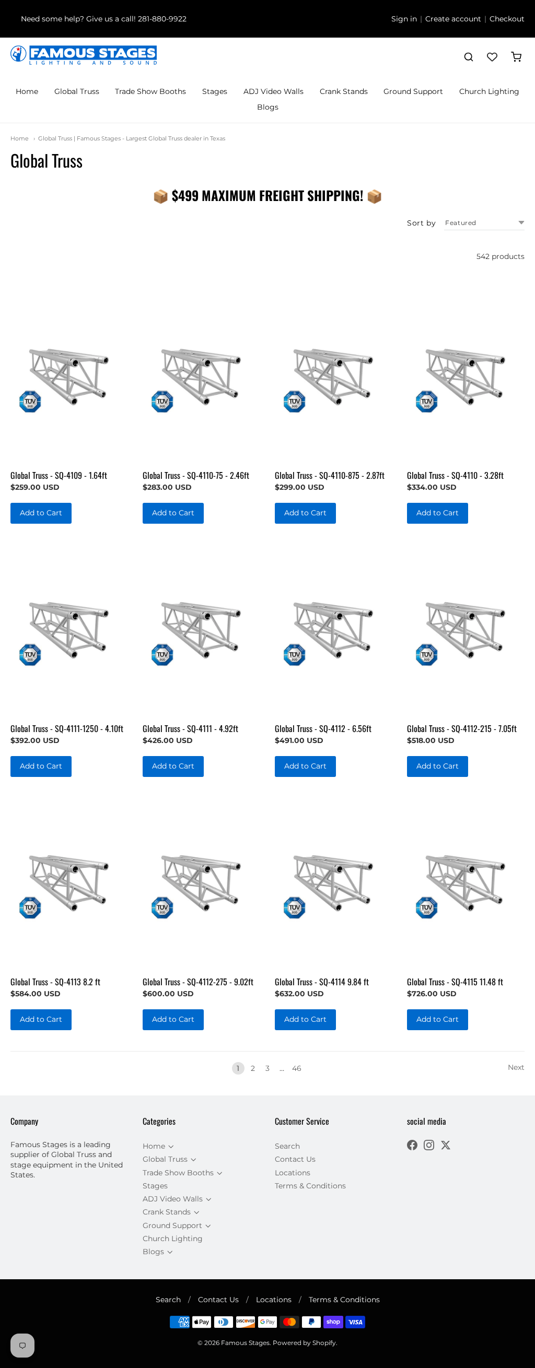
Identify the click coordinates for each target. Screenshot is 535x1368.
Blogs (267, 107)
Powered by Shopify (304, 1343)
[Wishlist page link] (492, 57)
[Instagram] (429, 1146)
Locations (292, 1172)
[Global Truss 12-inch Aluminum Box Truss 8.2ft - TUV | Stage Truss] (69, 881)
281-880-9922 (162, 18)
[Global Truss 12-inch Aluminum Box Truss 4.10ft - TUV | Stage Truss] (69, 627)
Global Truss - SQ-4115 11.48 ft (455, 981)
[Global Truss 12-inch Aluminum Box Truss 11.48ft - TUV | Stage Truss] (466, 881)
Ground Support (413, 91)
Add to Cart (41, 512)
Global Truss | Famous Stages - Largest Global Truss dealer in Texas (131, 138)
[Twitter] (445, 1146)
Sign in (404, 18)
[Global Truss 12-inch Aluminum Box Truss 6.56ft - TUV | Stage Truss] (333, 627)
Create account (453, 18)
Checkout (507, 18)
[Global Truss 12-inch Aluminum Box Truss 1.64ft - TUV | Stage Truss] (69, 374)
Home (27, 91)
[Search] (468, 57)
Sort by (421, 223)
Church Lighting (489, 91)
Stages (214, 91)
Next (516, 1067)
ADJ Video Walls (273, 91)
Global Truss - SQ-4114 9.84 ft (322, 981)
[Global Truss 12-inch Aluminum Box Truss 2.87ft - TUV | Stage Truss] (333, 374)
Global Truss (76, 91)
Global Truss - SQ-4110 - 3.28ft (455, 475)
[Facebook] (412, 1146)
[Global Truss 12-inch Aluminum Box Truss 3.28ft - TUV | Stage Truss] (466, 374)
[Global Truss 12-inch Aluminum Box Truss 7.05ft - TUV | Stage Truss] (466, 627)
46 (296, 1068)
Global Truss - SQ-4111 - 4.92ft (190, 728)
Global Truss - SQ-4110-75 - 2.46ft (196, 475)
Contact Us (295, 1159)
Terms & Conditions (310, 1185)
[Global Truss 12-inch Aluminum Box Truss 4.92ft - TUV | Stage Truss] (201, 627)
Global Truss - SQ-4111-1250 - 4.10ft (66, 728)
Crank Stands (344, 91)
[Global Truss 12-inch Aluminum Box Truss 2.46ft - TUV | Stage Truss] (201, 374)
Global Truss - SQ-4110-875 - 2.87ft (330, 475)
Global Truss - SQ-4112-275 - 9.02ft (198, 981)
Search (287, 1146)
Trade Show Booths (150, 91)
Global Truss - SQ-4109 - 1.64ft (58, 475)
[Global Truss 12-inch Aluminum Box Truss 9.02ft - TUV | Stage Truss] (201, 881)
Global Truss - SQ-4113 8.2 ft (55, 981)
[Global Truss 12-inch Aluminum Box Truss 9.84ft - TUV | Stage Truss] (333, 881)
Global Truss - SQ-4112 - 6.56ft (323, 728)
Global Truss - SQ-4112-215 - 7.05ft (462, 728)
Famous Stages (245, 1343)
